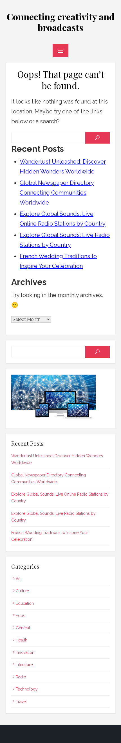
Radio (21, 677)
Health (21, 640)
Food (21, 615)
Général (23, 628)
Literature (24, 664)
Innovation (25, 652)
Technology (27, 689)
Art (18, 579)
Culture (22, 591)
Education (25, 603)
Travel (21, 701)
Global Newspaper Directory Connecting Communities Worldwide (57, 192)
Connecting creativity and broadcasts (61, 21)
